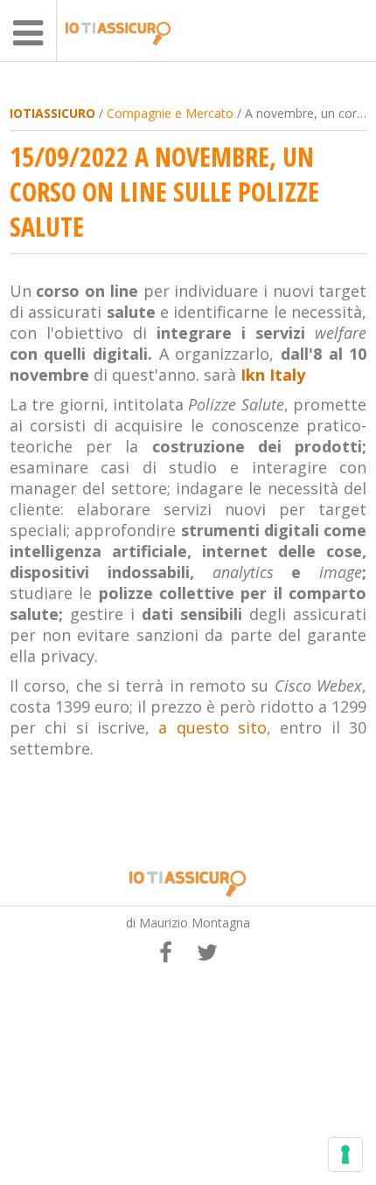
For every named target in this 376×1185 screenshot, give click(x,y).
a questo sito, (214, 727)
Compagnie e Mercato (170, 113)
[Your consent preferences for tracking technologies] (345, 1154)
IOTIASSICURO (52, 113)
